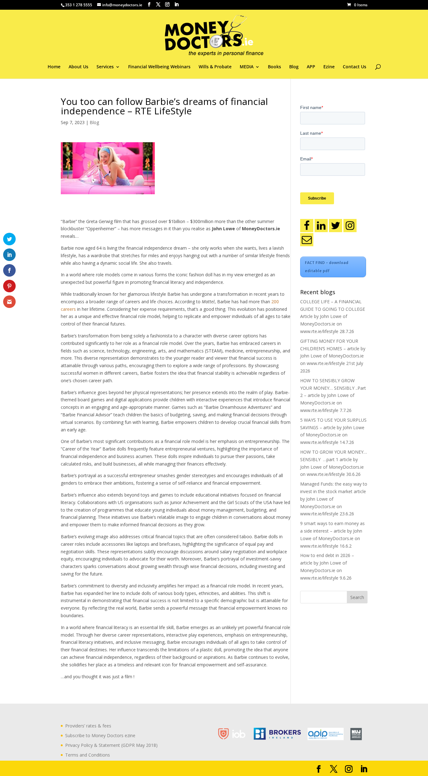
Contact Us (354, 67)
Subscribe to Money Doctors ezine (100, 735)
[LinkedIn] (321, 225)
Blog (294, 67)
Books (274, 67)
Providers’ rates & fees (88, 726)
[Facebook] (306, 225)
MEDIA (246, 67)
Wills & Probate (215, 67)
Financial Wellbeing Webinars (159, 67)
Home (54, 67)
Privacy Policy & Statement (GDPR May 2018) (111, 745)
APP (311, 67)
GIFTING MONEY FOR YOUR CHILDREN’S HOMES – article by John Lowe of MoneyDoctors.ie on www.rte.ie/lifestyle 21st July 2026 (332, 356)
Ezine (329, 67)
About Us (78, 67)
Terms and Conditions (87, 755)
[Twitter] (335, 225)
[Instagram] (350, 225)
